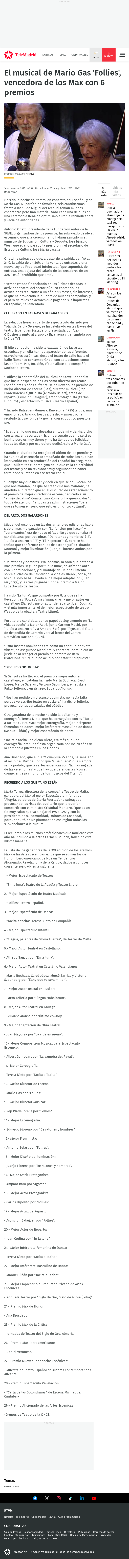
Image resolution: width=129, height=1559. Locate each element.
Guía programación (69, 1517)
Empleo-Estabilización (16, 1535)
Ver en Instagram (58, 1498)
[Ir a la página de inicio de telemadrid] (20, 55)
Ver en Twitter (47, 1499)
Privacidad (106, 1535)
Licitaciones (38, 1535)
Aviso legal (10, 1538)
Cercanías (113, 289)
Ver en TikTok (70, 1499)
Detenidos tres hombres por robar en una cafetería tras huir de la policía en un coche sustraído (101, 373)
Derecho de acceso (104, 1532)
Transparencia (53, 1532)
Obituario (113, 337)
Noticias (47, 54)
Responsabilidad (33, 1532)
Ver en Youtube (94, 1498)
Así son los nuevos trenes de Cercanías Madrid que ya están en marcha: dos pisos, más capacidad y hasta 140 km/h (101, 291)
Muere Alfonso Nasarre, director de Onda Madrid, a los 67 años (101, 339)
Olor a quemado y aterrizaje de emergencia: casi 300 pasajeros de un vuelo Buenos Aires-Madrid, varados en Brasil (101, 205)
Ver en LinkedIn (82, 1498)
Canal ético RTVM (57, 1535)
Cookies (23, 1538)
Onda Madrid (79, 54)
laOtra (52, 1517)
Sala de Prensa (12, 1532)
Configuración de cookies (45, 1538)
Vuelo (110, 203)
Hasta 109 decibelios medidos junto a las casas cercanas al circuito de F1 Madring (101, 253)
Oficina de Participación (83, 1535)
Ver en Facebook (35, 1499)
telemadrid (15, 1552)
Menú (122, 55)
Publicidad (84, 1532)
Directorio (70, 1532)
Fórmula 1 (113, 252)
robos (110, 371)
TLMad (62, 54)
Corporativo (15, 1526)
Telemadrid (22, 1517)
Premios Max (11, 1487)
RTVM (8, 1510)
